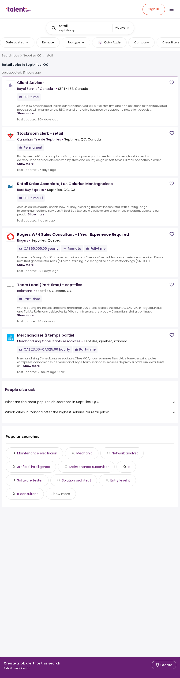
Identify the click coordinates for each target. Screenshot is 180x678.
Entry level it (120, 480)
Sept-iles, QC (32, 55)
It (129, 466)
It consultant (27, 494)
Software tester (30, 480)
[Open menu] (171, 9)
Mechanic (84, 453)
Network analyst (125, 453)
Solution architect (76, 480)
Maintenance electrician (37, 453)
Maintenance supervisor (89, 466)
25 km (120, 28)
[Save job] (171, 82)
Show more (25, 113)
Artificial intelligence (33, 466)
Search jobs (10, 55)
